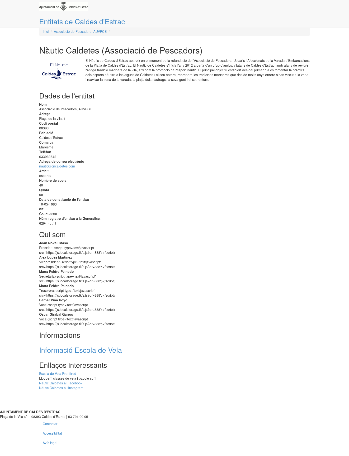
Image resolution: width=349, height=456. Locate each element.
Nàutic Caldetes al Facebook (60, 383)
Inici (46, 31)
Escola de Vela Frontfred (57, 373)
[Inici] (65, 6)
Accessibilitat (52, 433)
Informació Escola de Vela (80, 350)
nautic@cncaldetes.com (57, 166)
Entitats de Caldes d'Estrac (82, 21)
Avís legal (50, 442)
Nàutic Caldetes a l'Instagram (61, 387)
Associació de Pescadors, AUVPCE (80, 31)
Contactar (50, 423)
